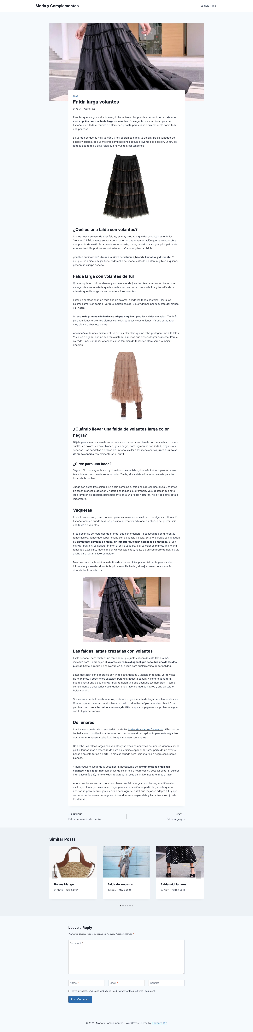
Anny (78, 109)
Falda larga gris (175, 817)
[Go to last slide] (54, 875)
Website (154, 982)
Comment (76, 943)
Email (114, 982)
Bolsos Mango (64, 884)
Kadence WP (159, 1023)
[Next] (198, 875)
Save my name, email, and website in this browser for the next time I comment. (113, 991)
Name (74, 982)
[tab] (120, 905)
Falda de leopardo (120, 884)
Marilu (60, 890)
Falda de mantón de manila (84, 817)
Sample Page (208, 5)
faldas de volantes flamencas (145, 729)
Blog (75, 96)
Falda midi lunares (174, 884)
